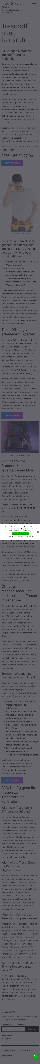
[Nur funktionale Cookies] (38, 532)
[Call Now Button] (35, 1056)
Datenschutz (30, 536)
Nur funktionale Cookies (15, 536)
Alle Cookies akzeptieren (20, 534)
